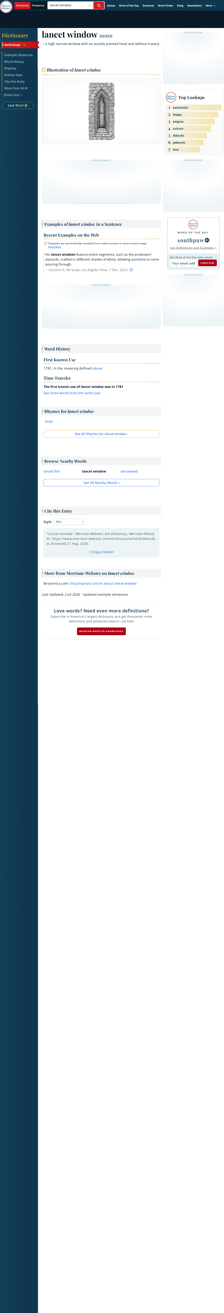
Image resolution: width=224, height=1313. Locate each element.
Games (111, 5)
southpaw (190, 240)
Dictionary (15, 35)
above (98, 368)
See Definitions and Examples (192, 248)
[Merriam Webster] (193, 224)
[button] (210, 5)
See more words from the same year (72, 393)
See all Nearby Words (100, 482)
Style (48, 522)
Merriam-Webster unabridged (101, 631)
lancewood (129, 471)
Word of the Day (129, 5)
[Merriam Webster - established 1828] (6, 4)
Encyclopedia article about (103, 583)
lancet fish (52, 471)
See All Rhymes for (100, 434)
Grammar (148, 5)
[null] (207, 240)
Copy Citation (103, 552)
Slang (180, 5)
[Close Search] (89, 5)
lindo (49, 421)
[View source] (132, 270)
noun (106, 35)
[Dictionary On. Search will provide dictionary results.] (30, 5)
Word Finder (165, 5)
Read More (54, 247)
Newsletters (194, 5)
